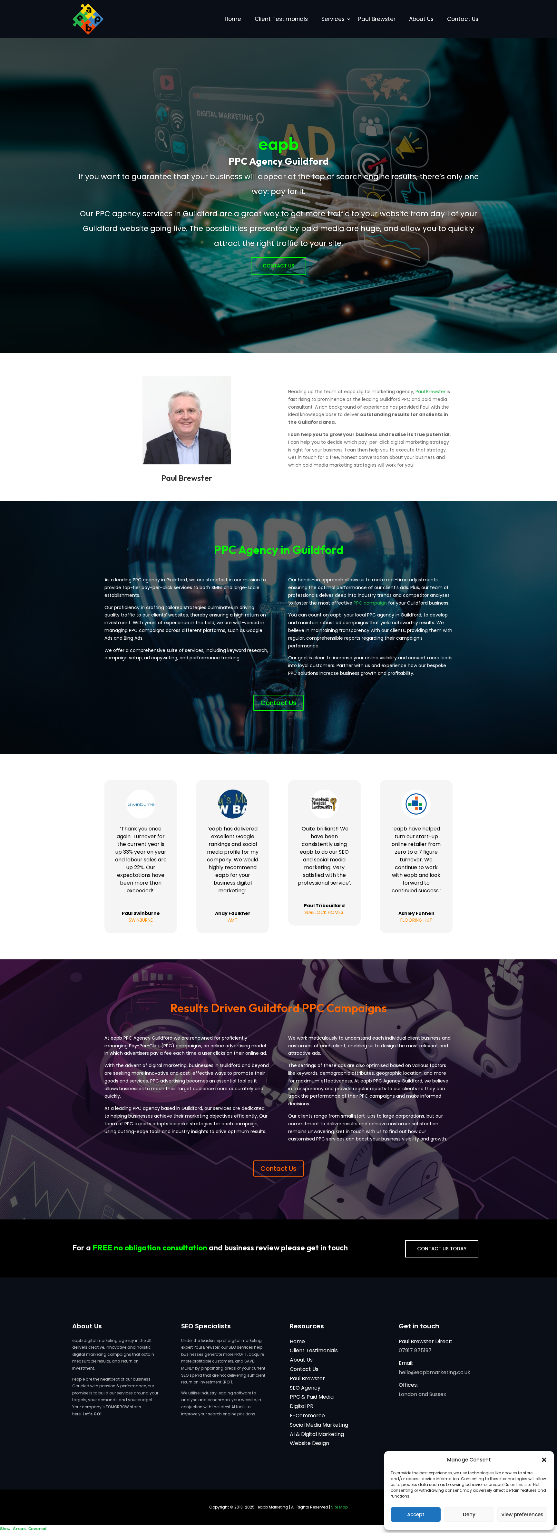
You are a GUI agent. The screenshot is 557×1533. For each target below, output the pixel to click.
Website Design (309, 1443)
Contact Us (462, 19)
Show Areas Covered (23, 1528)
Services (333, 19)
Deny (469, 1514)
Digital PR (301, 1406)
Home (233, 19)
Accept (416, 1514)
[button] (544, 1460)
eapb (279, 143)
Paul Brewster (377, 19)
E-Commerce (307, 1415)
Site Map (339, 1507)
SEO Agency (305, 1388)
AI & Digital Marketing (317, 1434)
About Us (421, 19)
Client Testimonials (281, 19)
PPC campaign (370, 603)
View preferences (522, 1514)
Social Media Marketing (319, 1425)
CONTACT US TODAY (441, 1248)
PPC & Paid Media (312, 1397)
